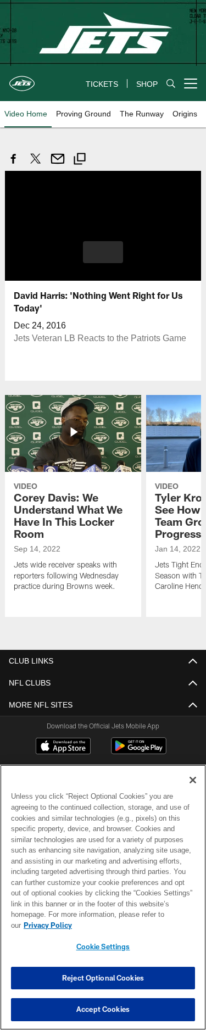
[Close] (193, 791)
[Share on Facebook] (14, 164)
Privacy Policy (132, 925)
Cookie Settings (103, 946)
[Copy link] (79, 160)
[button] (103, 252)
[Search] (170, 83)
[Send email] (57, 164)
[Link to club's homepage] (22, 79)
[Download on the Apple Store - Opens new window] (63, 746)
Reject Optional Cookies (103, 977)
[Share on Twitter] (35, 164)
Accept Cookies (103, 1009)
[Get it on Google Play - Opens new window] (139, 750)
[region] (103, 903)
